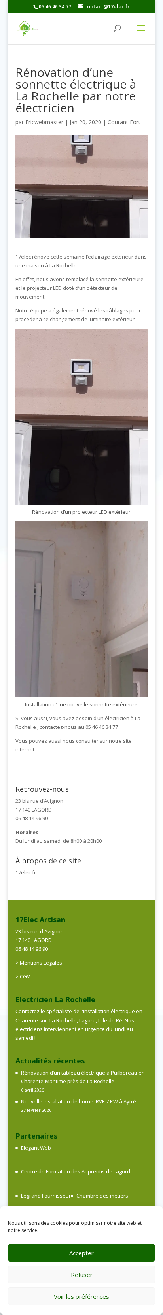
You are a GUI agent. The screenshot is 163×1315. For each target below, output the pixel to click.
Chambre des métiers (102, 1195)
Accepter (81, 1253)
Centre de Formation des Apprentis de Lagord (75, 1171)
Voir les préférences (81, 1296)
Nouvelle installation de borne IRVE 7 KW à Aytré (78, 1101)
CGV (25, 976)
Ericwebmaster (44, 122)
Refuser (82, 1275)
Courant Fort (124, 122)
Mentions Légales (41, 962)
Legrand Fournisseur (46, 1195)
